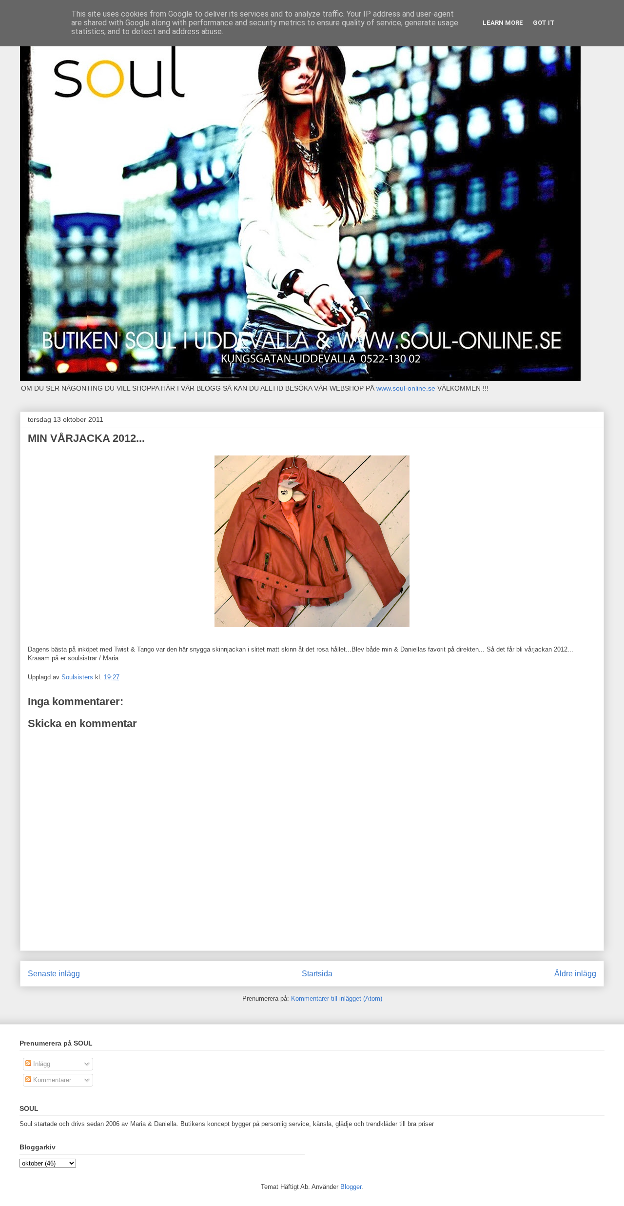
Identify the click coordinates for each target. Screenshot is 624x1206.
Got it (544, 22)
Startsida (317, 973)
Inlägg (40, 1064)
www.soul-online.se (405, 388)
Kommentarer (51, 1080)
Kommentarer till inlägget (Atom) (336, 998)
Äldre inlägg (575, 973)
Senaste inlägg (54, 973)
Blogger (350, 1186)
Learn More (503, 22)
